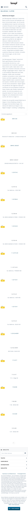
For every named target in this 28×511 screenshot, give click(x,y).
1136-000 (14, 401)
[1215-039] (14, 420)
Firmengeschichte (22, 473)
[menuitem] (4, 7)
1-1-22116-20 (14, 267)
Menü (6, 7)
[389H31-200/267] (14, 152)
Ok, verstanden (14, 508)
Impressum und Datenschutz (9, 473)
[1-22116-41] (14, 286)
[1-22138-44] (14, 205)
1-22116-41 (14, 294)
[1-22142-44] (14, 232)
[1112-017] (14, 366)
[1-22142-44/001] (14, 340)
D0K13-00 (14, 133)
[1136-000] (14, 393)
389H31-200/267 (14, 160)
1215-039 (14, 428)
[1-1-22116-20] (14, 259)
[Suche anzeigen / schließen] (26, 7)
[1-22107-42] (14, 179)
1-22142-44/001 (14, 347)
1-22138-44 (14, 213)
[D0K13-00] (14, 125)
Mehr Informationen (14, 504)
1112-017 (14, 374)
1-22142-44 (14, 240)
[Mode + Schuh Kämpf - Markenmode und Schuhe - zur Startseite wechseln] (14, 3)
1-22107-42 (14, 186)
